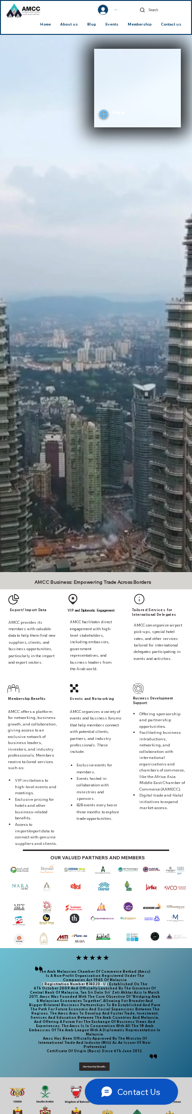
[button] (126, 113)
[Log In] (94, 10)
